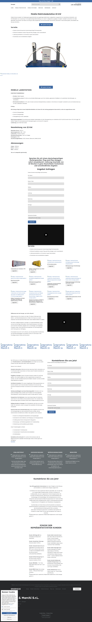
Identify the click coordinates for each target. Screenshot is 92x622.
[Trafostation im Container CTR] (18, 260)
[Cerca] (59, 4)
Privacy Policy (49, 613)
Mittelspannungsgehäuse (35, 282)
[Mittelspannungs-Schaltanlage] (73, 260)
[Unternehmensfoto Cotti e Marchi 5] (19, 346)
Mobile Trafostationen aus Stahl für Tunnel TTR (36, 269)
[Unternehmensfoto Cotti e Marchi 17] (72, 346)
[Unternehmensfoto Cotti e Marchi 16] (59, 346)
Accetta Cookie (9, 613)
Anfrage (30, 204)
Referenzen (58, 589)
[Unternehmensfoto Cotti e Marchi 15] (46, 346)
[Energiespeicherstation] (55, 291)
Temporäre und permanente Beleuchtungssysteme (54, 284)
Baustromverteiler (15, 280)
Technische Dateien (32, 215)
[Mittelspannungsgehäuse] (37, 276)
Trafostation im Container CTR (18, 268)
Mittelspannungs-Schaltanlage (73, 265)
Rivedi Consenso (46, 615)
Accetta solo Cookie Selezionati (9, 615)
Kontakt (64, 589)
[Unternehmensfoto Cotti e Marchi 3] (6, 346)
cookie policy (10, 604)
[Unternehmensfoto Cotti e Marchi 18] (33, 346)
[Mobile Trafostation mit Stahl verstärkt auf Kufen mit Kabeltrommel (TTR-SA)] (18, 291)
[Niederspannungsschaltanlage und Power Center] (73, 276)
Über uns (52, 589)
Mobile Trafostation (34, 589)
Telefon (29, 187)
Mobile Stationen (45, 589)
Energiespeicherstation (52, 296)
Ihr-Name (30, 175)
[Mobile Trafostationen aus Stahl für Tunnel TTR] (37, 260)
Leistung (30, 193)
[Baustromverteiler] (18, 276)
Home (27, 589)
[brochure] (73, 456)
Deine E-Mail (30, 181)
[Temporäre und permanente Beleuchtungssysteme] (55, 276)
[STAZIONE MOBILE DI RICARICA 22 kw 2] (9, 75)
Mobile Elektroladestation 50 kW (73, 296)
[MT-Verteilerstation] (55, 260)
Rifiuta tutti (9, 617)
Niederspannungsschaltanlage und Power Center (73, 282)
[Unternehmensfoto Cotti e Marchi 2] (85, 346)
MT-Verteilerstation (51, 264)
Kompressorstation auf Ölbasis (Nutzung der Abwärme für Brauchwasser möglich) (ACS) (36, 301)
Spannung (30, 198)
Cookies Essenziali (6, 606)
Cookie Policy (42, 613)
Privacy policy (9, 619)
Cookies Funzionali (6, 609)
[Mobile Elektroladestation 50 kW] (73, 291)
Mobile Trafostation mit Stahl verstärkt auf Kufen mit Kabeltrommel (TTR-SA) (18, 299)
